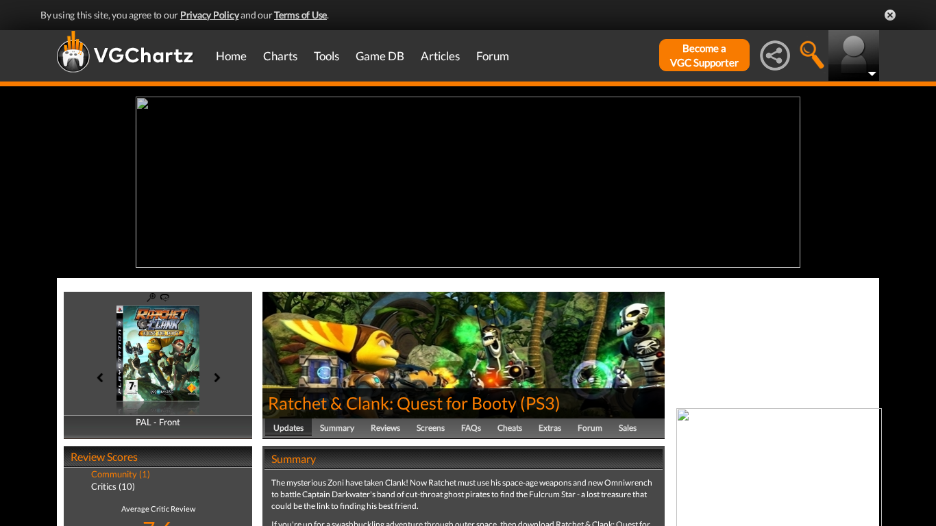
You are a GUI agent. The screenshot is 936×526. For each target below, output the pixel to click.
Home (231, 56)
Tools (326, 56)
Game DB (380, 56)
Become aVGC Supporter (704, 55)
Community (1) (120, 473)
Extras (550, 428)
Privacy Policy (209, 15)
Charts (280, 56)
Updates (288, 428)
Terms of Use (300, 15)
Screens (431, 428)
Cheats (509, 428)
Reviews (385, 428)
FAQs (471, 428)
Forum (492, 56)
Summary (337, 428)
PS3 (540, 402)
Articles (440, 56)
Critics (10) (113, 486)
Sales (628, 428)
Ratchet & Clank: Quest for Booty (392, 402)
